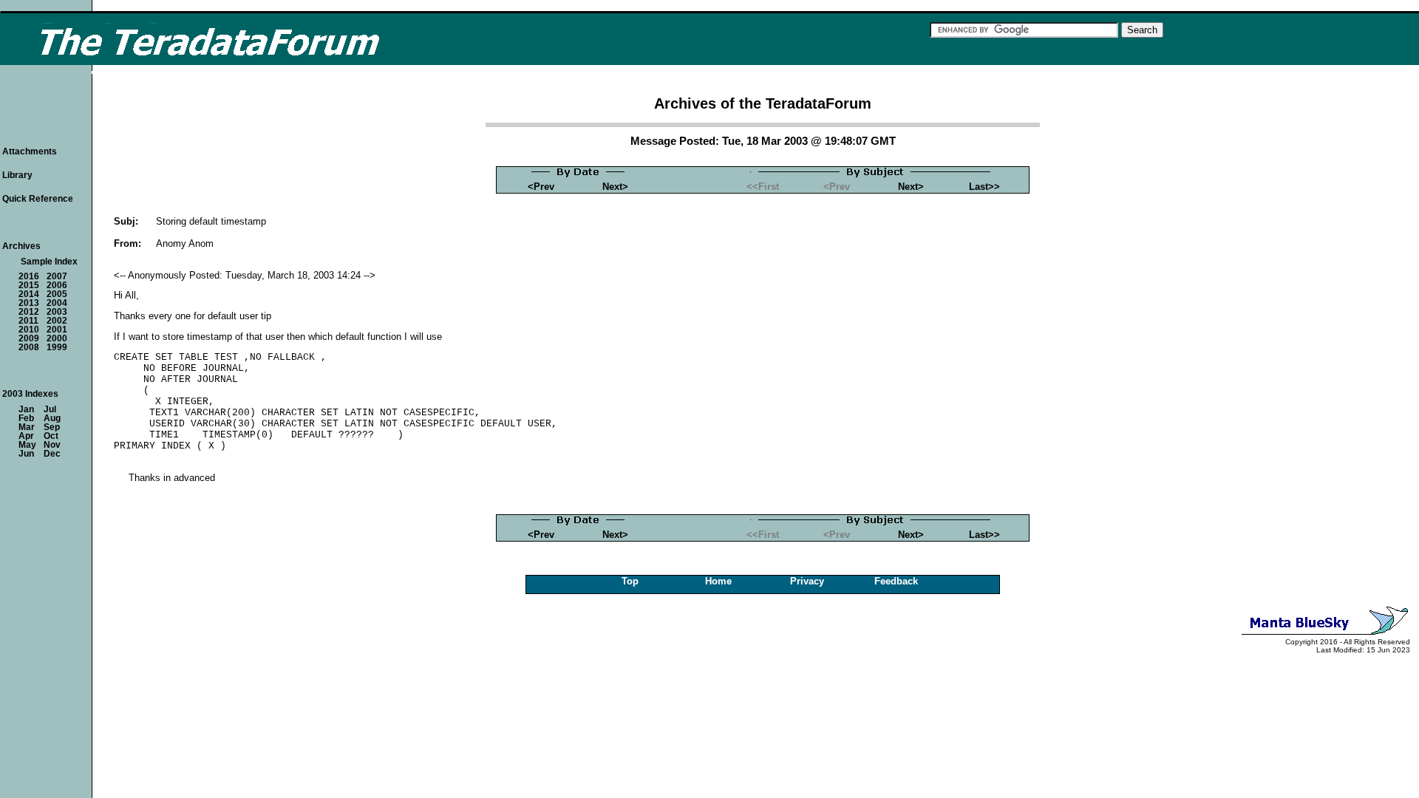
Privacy (807, 581)
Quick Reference (37, 199)
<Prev (541, 186)
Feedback (896, 581)
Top (630, 581)
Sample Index (49, 261)
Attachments (29, 151)
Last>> (984, 186)
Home (718, 581)
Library (17, 175)
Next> (615, 186)
